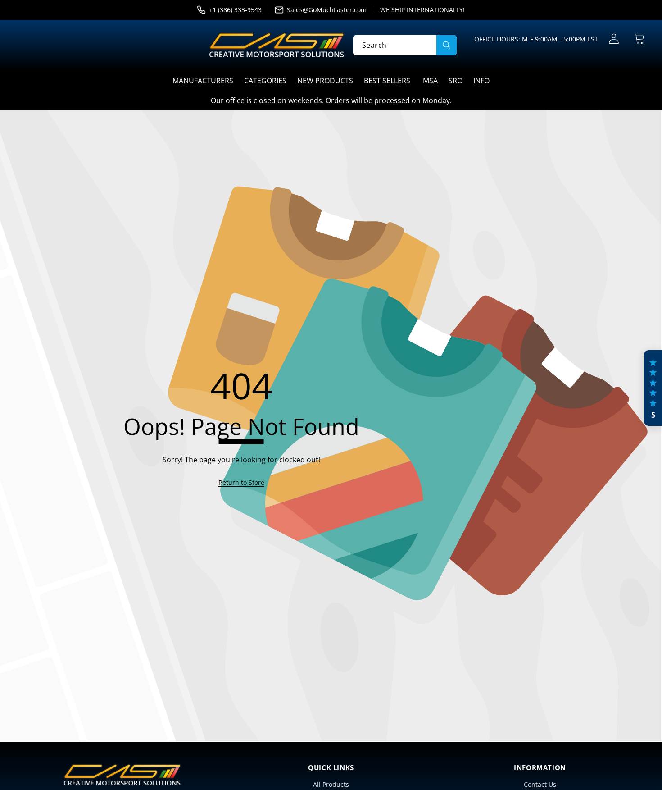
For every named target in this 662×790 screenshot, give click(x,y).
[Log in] (613, 39)
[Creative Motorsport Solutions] (276, 45)
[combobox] (405, 45)
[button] (639, 39)
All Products (331, 784)
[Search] (446, 45)
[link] (241, 482)
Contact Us (540, 784)
